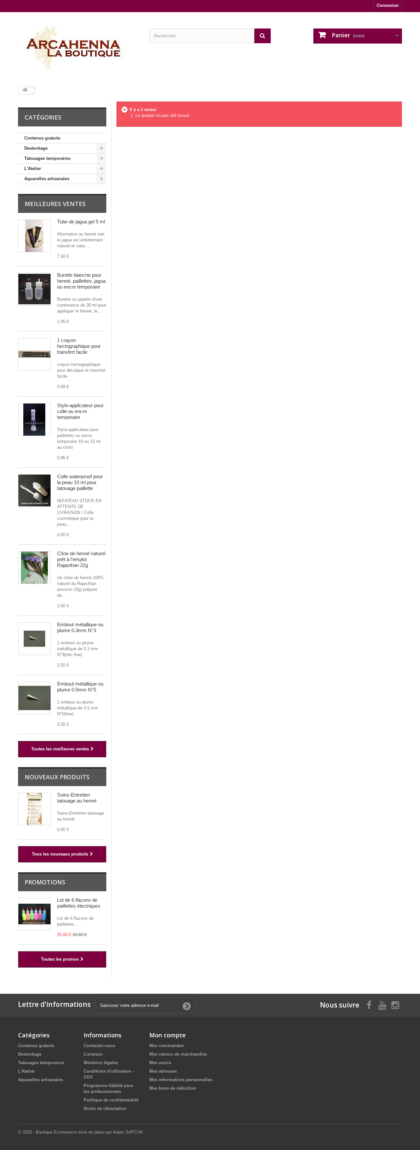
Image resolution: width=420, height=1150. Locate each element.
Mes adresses (163, 1071)
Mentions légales (101, 1062)
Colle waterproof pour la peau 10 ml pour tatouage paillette (80, 482)
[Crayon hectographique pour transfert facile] (34, 354)
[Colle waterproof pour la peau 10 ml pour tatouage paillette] (34, 490)
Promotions (45, 882)
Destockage (36, 148)
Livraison (93, 1054)
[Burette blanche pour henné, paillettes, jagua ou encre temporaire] (34, 289)
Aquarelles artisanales (46, 178)
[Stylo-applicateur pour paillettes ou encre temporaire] (34, 419)
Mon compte (167, 1035)
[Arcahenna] (78, 46)
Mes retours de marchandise (178, 1054)
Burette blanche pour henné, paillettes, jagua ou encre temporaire (81, 281)
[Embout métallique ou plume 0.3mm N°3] (34, 638)
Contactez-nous (99, 1045)
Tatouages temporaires (47, 158)
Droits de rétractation (105, 1108)
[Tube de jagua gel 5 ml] (34, 235)
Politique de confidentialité (111, 1100)
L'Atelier (32, 168)
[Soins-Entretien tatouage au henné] (34, 809)
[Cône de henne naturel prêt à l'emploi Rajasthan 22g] (34, 567)
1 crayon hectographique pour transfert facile (79, 346)
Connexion (388, 5)
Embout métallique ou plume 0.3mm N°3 (80, 627)
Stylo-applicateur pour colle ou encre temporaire (80, 411)
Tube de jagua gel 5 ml (81, 221)
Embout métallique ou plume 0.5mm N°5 (80, 686)
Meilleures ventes (55, 204)
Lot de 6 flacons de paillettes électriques (78, 903)
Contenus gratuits (42, 138)
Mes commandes (166, 1045)
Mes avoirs (160, 1062)
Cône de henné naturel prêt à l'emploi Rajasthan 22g (81, 559)
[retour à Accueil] (25, 90)
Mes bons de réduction (172, 1088)
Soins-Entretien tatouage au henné (76, 797)
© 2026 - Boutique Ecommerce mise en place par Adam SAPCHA (80, 1132)
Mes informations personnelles (180, 1079)
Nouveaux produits (57, 777)
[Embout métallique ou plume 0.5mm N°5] (34, 698)
